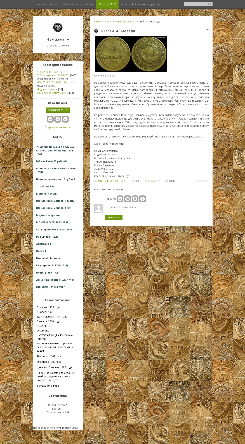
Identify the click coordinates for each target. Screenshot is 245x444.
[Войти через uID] (120, 198)
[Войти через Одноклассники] (142, 198)
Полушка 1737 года (48, 307)
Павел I (41, 251)
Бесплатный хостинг (12, 442)
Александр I (44, 244)
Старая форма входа (57, 127)
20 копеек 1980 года (49, 361)
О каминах (43, 330)
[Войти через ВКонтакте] (127, 198)
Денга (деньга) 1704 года (52, 316)
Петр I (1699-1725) (48, 272)
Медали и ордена (47, 89)
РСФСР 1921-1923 (47, 71)
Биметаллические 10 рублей (55, 179)
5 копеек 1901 (45, 312)
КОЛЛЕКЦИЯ (44, 326)
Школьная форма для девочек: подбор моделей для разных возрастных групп (56, 376)
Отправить (113, 217)
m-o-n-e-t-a (154, 181)
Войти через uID (58, 110)
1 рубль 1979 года (48, 385)
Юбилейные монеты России (55, 200)
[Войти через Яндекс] (135, 198)
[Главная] (58, 31)
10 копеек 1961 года (49, 356)
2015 (109, 21)
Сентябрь (121, 21)
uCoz (29, 442)
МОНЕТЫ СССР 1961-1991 (111, 181)
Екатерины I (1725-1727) (52, 265)
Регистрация (197, 12)
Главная (99, 21)
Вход (210, 12)
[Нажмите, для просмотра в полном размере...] (131, 72)
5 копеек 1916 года (48, 321)
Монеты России (47, 193)
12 (131, 21)
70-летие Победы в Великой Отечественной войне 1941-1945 (55, 150)
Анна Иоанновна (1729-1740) (55, 279)
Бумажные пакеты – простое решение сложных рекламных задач (55, 347)
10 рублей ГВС (45, 186)
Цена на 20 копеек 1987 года (54, 367)
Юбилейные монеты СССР (52, 93)
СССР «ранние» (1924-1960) (52, 75)
